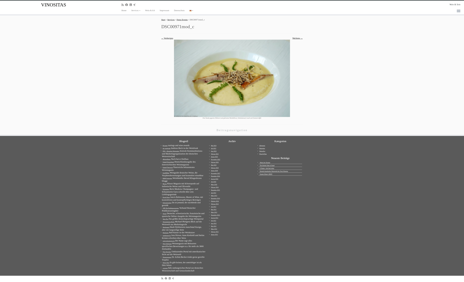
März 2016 (214, 184)
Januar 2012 (214, 234)
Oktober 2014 (215, 201)
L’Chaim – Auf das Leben (267, 168)
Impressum (164, 10)
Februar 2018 (215, 168)
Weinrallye (262, 151)
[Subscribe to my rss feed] (123, 4)
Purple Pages (166, 197)
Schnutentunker (167, 202)
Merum (165, 183)
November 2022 (215, 159)
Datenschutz (179, 10)
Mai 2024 (213, 145)
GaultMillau (166, 173)
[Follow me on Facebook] (127, 4)
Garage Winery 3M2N (266, 174)
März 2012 (214, 229)
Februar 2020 (215, 162)
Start (163, 20)
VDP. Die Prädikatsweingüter (171, 208)
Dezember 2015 (215, 190)
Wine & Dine (263, 154)
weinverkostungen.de (169, 241)
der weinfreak (166, 148)
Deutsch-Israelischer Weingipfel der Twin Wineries (274, 171)
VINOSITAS (53, 4)
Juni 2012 (214, 223)
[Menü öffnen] (458, 11)
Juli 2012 (213, 220)
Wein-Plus (165, 219)
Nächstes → (297, 38)
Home (124, 10)
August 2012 (214, 218)
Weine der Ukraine (265, 162)
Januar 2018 (214, 170)
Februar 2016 (215, 187)
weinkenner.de (167, 235)
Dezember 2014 (215, 198)
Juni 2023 (214, 151)
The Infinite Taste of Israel (267, 165)
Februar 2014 (215, 204)
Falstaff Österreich (168, 167)
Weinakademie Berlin (168, 222)
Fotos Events (182, 20)
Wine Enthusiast (167, 243)
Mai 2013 (213, 209)
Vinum (164, 213)
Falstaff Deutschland (168, 162)
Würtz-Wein (166, 262)
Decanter (165, 145)
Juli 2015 (213, 193)
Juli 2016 (213, 181)
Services (135, 10)
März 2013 (214, 212)
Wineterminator (167, 257)
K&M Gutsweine (167, 178)
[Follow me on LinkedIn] (131, 4)
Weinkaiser (166, 232)
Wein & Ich (150, 10)
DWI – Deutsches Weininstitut (171, 151)
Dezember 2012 (215, 215)
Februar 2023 (215, 154)
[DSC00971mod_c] (232, 78)
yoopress (165, 268)
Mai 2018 (213, 165)
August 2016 (214, 179)
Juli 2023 (213, 148)
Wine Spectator (167, 252)
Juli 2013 (213, 206)
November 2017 (215, 173)
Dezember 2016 (215, 176)
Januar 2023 (214, 156)
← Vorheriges (167, 38)
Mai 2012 (213, 226)
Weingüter (262, 148)
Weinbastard (166, 227)
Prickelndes (166, 189)
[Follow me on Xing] (135, 4)
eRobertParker (167, 159)
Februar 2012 (215, 231)
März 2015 (214, 195)
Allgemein (262, 145)
